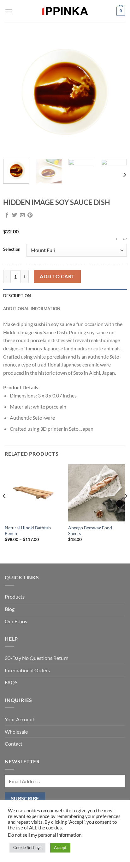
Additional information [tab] (32, 308)
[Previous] (13, 92)
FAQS (11, 682)
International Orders (27, 670)
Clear (121, 239)
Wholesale (16, 732)
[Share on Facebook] (6, 215)
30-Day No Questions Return (36, 658)
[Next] (116, 92)
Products (15, 597)
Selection (11, 249)
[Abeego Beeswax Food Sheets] (96, 492)
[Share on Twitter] (14, 215)
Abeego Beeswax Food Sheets (90, 530)
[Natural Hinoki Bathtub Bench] (33, 492)
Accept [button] (60, 847)
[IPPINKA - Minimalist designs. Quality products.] (65, 11)
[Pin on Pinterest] (29, 215)
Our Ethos (16, 621)
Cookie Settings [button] (27, 847)
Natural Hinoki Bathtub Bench (28, 530)
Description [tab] (17, 295)
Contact (13, 744)
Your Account (19, 719)
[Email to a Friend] (22, 215)
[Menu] (8, 11)
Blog (10, 609)
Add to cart (57, 276)
